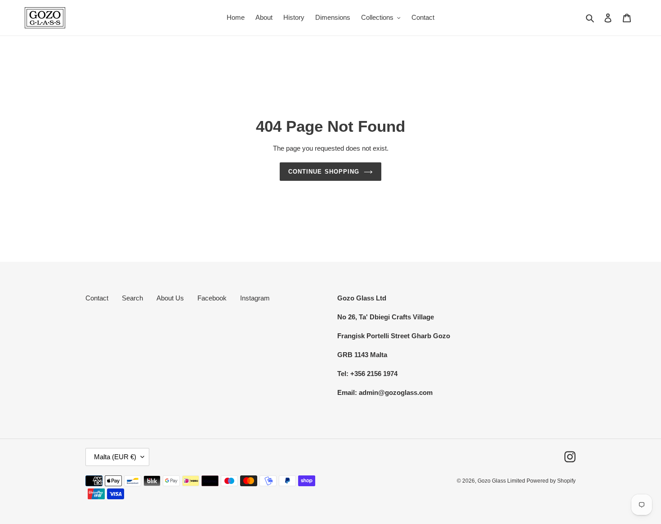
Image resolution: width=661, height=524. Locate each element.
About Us (170, 298)
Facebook (212, 298)
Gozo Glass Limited (502, 481)
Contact (96, 298)
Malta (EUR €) (115, 457)
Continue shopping (323, 171)
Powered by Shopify (551, 481)
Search (132, 298)
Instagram (255, 298)
